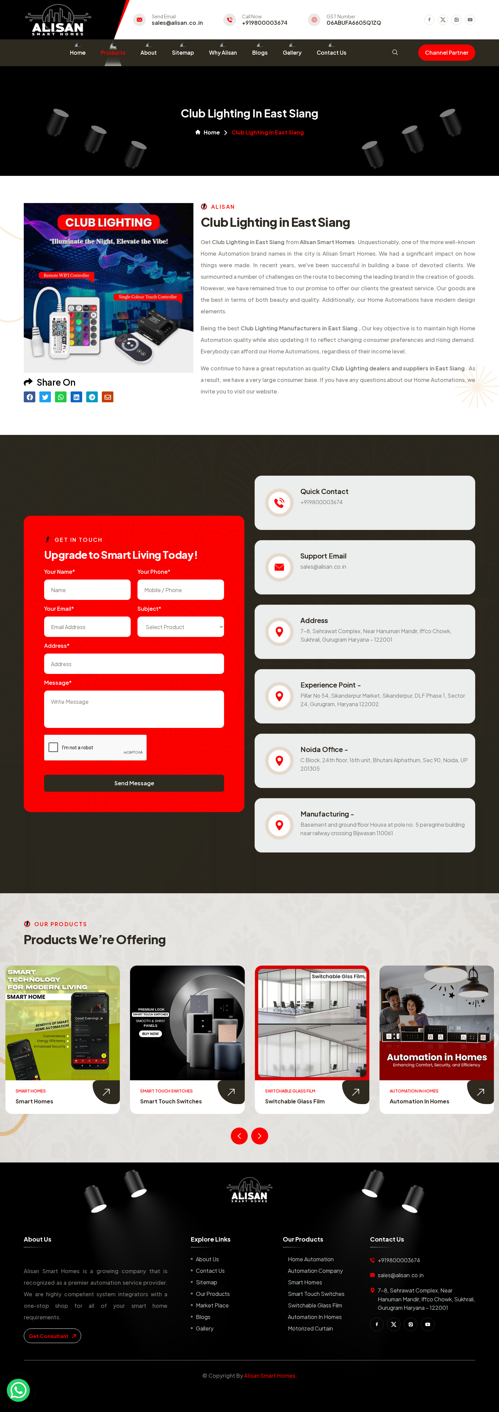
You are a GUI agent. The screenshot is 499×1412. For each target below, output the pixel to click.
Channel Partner (446, 52)
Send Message (134, 783)
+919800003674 (265, 22)
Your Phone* (153, 571)
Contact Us (331, 52)
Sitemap (183, 52)
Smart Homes (305, 1282)
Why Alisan (223, 52)
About (149, 52)
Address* (57, 645)
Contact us (210, 1270)
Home (78, 52)
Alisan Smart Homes (269, 1375)
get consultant (49, 1336)
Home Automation (311, 1259)
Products (113, 52)
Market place (212, 1305)
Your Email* (59, 608)
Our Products (213, 1293)
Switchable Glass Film (170, 1101)
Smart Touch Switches (46, 1101)
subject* (149, 608)
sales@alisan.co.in (177, 22)
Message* (58, 682)
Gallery (292, 52)
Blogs (259, 52)
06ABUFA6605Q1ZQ (354, 22)
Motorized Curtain (415, 1101)
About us (207, 1259)
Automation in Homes (295, 1101)
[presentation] (239, 1135)
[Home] (249, 1189)
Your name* (59, 571)
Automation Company (315, 1270)
